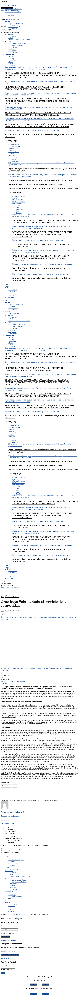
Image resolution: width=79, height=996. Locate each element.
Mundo (7, 286)
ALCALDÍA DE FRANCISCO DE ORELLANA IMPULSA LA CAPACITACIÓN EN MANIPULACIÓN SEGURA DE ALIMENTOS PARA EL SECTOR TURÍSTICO (40, 75)
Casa (2, 597)
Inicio (6, 19)
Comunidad (9, 34)
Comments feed (11, 831)
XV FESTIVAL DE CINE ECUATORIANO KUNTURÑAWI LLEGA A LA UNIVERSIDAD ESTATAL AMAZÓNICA (45, 221)
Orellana (11, 292)
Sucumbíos (12, 290)
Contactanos (9, 15)
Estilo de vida (10, 54)
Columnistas (13, 27)
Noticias (8, 288)
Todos (10, 56)
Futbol (18, 211)
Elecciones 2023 (14, 32)
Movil (14, 159)
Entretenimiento (18, 204)
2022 (10, 800)
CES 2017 (15, 198)
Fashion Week (13, 152)
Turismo (11, 65)
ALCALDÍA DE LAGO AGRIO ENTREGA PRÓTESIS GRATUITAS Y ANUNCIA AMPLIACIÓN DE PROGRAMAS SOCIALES (38, 114)
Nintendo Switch (18, 196)
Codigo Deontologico (16, 23)
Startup (15, 161)
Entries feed (9, 829)
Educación (12, 36)
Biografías (12, 51)
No (45, 984)
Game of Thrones (14, 146)
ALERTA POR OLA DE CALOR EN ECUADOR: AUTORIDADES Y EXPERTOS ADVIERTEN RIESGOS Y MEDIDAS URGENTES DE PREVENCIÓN (37, 101)
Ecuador (8, 284)
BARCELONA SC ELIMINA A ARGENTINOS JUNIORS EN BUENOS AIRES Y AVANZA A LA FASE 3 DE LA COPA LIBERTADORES (41, 258)
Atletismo (12, 49)
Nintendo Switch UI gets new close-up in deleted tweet (35, 184)
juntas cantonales (39, 800)
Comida (11, 58)
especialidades (26, 800)
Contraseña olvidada (8, 940)
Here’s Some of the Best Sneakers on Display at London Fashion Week (43, 188)
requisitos (49, 800)
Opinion (7, 21)
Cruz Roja (16, 800)
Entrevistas (12, 47)
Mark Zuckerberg (18, 202)
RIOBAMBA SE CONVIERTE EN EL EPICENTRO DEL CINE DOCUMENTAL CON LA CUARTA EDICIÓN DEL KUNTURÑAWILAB (42, 234)
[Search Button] (19, 26)
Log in (7, 828)
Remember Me (8, 933)
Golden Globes (13, 144)
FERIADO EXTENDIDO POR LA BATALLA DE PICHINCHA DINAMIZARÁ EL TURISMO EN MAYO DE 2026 (34, 88)
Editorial (11, 25)
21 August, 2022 (5, 611)
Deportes (8, 41)
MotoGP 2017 (13, 148)
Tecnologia (12, 155)
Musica (18, 213)
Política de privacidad (13, 12)
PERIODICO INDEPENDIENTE (17, 845)
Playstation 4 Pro (18, 200)
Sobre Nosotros (10, 6)
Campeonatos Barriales (17, 43)
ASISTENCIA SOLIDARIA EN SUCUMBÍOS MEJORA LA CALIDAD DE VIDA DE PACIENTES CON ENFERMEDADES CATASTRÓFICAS (39, 125)
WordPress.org (10, 833)
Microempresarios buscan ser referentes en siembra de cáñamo (40, 180)
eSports (11, 150)
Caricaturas (12, 29)
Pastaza (11, 295)
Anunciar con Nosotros (13, 9)
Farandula (12, 60)
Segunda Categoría (19, 45)
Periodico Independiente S (11, 610)
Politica (7, 30)
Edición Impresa (7, 8)
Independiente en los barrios (19, 40)
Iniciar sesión (6, 958)
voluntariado (58, 800)
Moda (10, 62)
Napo (10, 293)
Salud (10, 38)
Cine (17, 207)
